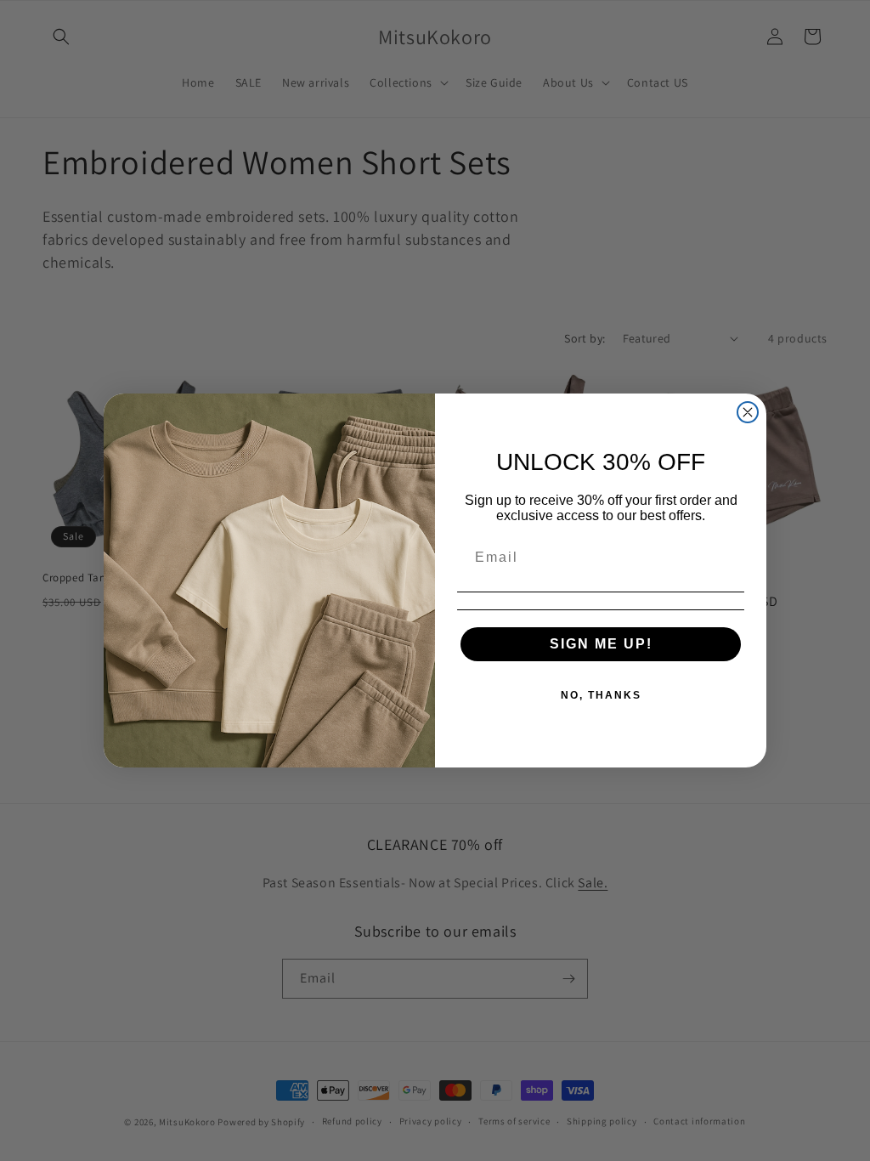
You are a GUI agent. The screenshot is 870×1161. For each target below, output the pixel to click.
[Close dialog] (747, 412)
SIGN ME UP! (601, 644)
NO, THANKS (601, 695)
